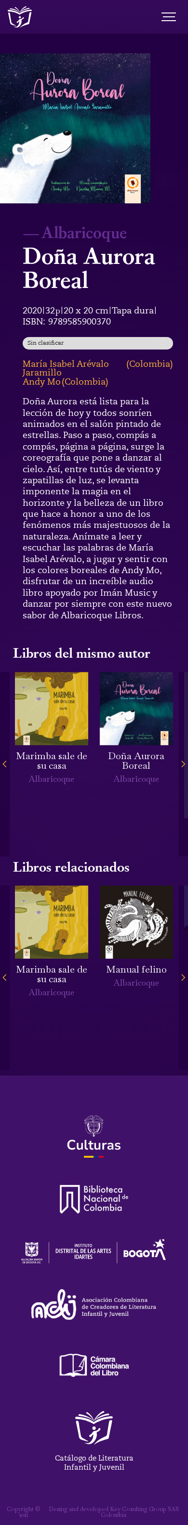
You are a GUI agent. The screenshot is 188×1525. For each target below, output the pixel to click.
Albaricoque (84, 232)
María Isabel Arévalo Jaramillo (66, 368)
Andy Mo (42, 381)
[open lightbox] (75, 128)
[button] (5, 764)
